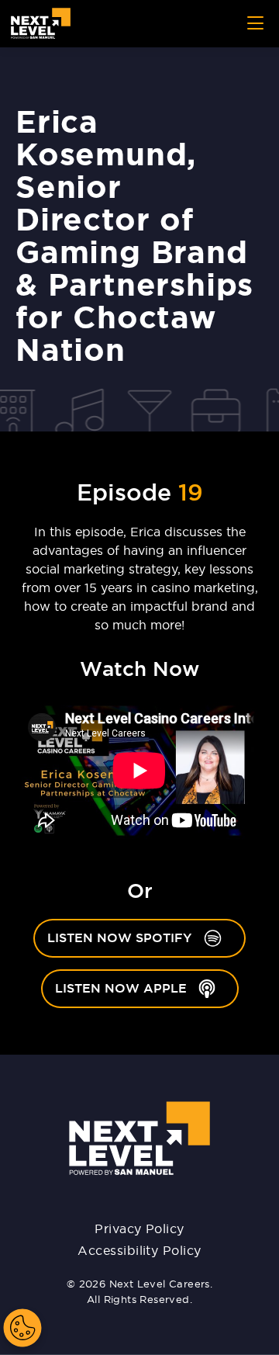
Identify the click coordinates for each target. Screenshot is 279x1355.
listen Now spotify (146, 937)
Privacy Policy (139, 1228)
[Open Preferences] (22, 1327)
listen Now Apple (147, 987)
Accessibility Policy (140, 1250)
